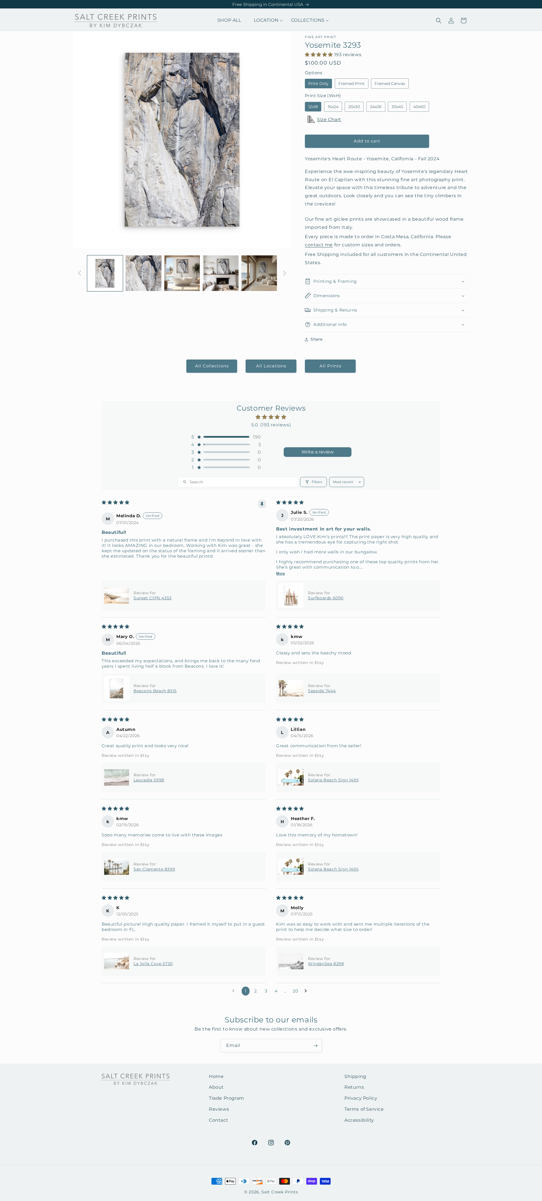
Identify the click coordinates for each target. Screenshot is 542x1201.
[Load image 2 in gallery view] (143, 273)
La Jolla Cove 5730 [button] (153, 963)
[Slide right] (284, 273)
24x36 (376, 106)
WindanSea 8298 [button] (326, 963)
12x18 (313, 106)
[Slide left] (79, 273)
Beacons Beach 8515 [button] (155, 690)
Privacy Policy (360, 1098)
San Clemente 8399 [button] (154, 869)
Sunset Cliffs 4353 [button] (153, 597)
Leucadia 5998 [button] (149, 780)
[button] (266, 20)
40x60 (419, 106)
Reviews (219, 1109)
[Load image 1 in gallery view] (105, 273)
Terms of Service (364, 1109)
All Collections (212, 366)
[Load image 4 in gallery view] (220, 273)
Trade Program (226, 1098)
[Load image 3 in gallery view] (182, 273)
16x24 (333, 106)
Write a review (317, 452)
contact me (319, 244)
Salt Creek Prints (279, 1192)
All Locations (271, 366)
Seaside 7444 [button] (322, 690)
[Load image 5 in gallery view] (259, 273)
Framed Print (351, 83)
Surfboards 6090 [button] (326, 597)
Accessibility (359, 1120)
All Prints (330, 366)
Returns (354, 1087)
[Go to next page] (307, 991)
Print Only (318, 83)
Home (216, 1076)
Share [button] (317, 339)
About (216, 1087)
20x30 (354, 106)
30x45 (397, 106)
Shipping (355, 1076)
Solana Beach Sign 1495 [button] (333, 780)
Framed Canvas (390, 83)
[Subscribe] (315, 1045)
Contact (218, 1120)
